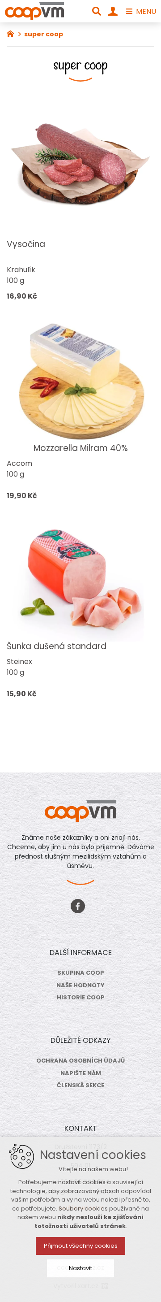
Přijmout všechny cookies (81, 1245)
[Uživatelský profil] (113, 11)
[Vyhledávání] (96, 11)
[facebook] (78, 905)
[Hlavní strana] (12, 32)
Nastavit (80, 1268)
